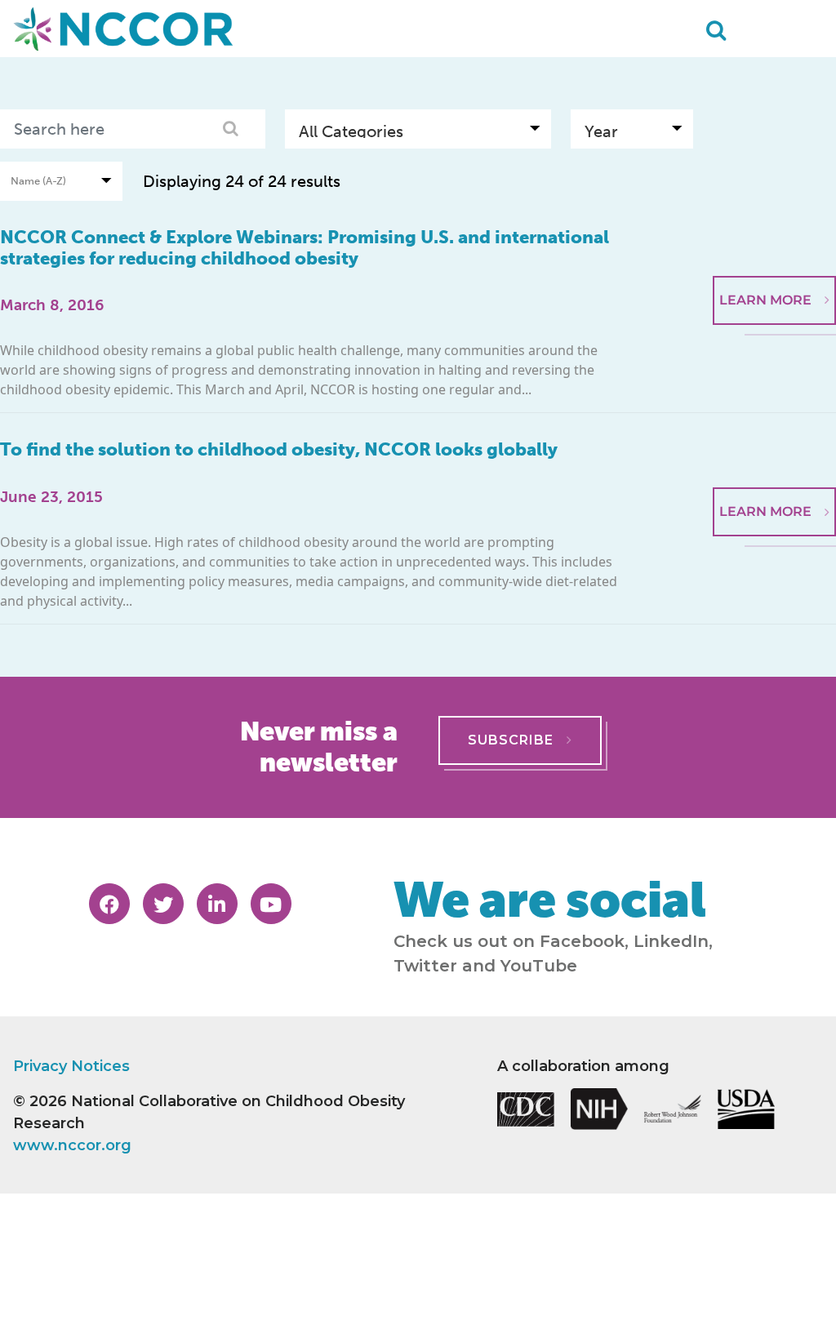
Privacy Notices (71, 1066)
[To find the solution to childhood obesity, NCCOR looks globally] (774, 437)
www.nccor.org (72, 1145)
